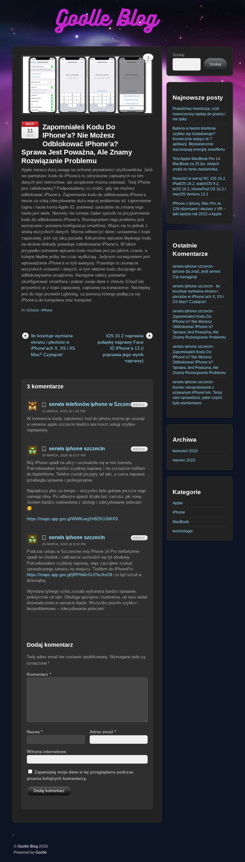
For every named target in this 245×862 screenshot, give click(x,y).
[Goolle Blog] (106, 36)
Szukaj (178, 55)
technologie (183, 531)
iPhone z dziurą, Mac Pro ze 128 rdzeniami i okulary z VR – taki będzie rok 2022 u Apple (199, 208)
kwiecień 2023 (185, 451)
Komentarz (39, 674)
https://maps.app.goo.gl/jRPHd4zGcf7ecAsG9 (69, 574)
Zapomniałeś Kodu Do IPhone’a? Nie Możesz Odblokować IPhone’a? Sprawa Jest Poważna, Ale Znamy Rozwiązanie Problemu (76, 144)
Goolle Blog (28, 846)
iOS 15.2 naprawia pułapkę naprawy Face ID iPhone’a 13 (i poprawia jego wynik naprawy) (121, 348)
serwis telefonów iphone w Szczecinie (94, 404)
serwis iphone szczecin (77, 448)
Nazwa (34, 731)
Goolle (41, 852)
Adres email (103, 731)
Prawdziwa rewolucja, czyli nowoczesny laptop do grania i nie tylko (199, 113)
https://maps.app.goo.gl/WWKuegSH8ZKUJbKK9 (72, 518)
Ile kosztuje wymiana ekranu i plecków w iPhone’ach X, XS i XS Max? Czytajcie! (53, 345)
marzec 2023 (184, 460)
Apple (178, 503)
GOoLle (32, 310)
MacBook (181, 522)
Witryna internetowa (46, 751)
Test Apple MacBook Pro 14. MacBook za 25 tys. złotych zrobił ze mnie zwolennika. (197, 163)
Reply (139, 404)
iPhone (47, 310)
